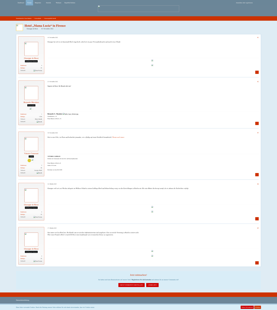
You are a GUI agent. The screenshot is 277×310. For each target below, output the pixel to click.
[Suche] (257, 2)
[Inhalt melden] (257, 72)
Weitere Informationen (247, 307)
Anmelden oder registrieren (244, 3)
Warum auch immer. (118, 137)
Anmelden (152, 285)
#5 (258, 228)
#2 (258, 82)
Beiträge (23, 68)
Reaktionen (23, 65)
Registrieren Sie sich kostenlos (141, 279)
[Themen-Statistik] (260, 18)
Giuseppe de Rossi (32, 29)
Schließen (257, 307)
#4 (258, 184)
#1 (258, 37)
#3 (258, 133)
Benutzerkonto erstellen (131, 285)
